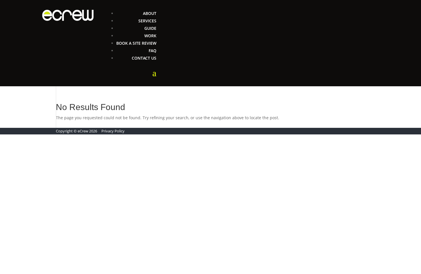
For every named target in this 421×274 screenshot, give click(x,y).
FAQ (152, 50)
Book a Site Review (136, 43)
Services (147, 21)
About (149, 13)
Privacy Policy (113, 131)
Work (150, 35)
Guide (150, 28)
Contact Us (144, 58)
